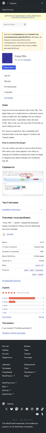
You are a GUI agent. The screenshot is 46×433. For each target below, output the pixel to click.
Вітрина (27, 346)
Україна (10, 404)
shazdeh (27, 60)
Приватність (7, 357)
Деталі (7, 76)
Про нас (5, 346)
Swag (27, 376)
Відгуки (7, 81)
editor (32, 270)
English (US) (39, 265)
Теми (26, 350)
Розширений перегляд (11, 281)
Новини (5, 350)
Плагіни (27, 354)
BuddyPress (8, 394)
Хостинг (5, 354)
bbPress (6, 390)
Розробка (8, 92)
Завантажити (9, 67)
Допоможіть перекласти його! (23, 17)
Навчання (6, 364)
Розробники (7, 372)
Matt (5, 387)
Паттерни (28, 357)
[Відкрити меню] (42, 3)
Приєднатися (29, 364)
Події (26, 368)
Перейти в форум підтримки (13, 333)
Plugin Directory (7, 10)
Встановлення (10, 87)
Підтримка (8, 98)
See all (41, 317)
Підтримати (30, 372)
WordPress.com (9, 383)
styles (34, 274)
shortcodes (39, 270)
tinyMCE (40, 274)
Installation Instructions (11, 210)
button (26, 270)
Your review (6, 317)
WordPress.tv (8, 376)
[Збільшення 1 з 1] (41, 173)
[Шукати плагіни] (25, 24)
